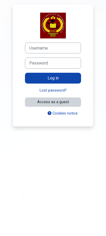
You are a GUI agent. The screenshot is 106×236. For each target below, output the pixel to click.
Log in (53, 78)
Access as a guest (53, 102)
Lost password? (53, 90)
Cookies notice (64, 113)
